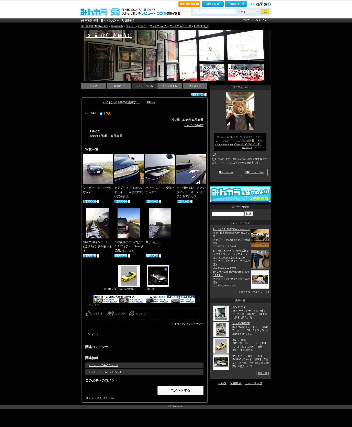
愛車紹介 (119, 85)
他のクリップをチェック (254, 292)
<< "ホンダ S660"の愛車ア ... (121, 102)
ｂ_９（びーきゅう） (109, 35)
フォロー (226, 172)
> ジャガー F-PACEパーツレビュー (108, 372)
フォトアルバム (158, 26)
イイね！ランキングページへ (188, 323)
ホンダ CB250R (241, 323)
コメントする (180, 390)
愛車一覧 (262, 373)
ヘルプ (251, 4)
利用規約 (236, 383)
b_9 (214, 154)
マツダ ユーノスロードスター (248, 356)
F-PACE (142, 26)
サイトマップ (253, 383)
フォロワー (254, 172)
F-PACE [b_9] (201, 26)
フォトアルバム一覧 (180, 26)
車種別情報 (117, 26)
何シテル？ (247, 147)
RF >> (151, 102)
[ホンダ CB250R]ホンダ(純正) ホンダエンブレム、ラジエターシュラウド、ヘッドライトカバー (231, 254)
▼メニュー (195, 85)
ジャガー (131, 26)
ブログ (93, 85)
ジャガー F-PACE (194, 125)
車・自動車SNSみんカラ (94, 26)
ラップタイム (169, 85)
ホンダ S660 (239, 307)
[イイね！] (197, 94)
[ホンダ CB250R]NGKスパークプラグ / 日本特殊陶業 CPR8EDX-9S (231, 233)
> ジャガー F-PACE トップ (103, 365)
